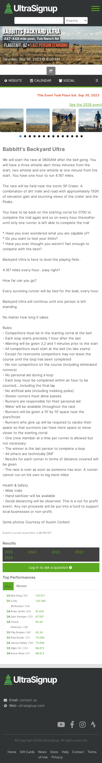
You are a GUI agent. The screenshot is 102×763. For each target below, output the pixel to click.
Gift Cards (27, 752)
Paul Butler (17, 637)
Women (21, 586)
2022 (79, 552)
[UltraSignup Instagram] (82, 724)
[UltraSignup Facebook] (72, 724)
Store (54, 752)
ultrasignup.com (31, 705)
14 (82, 136)
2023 (56, 552)
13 (77, 136)
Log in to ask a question (49, 567)
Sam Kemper (19, 616)
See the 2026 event (85, 104)
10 (63, 136)
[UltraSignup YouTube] (61, 724)
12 (72, 136)
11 (67, 136)
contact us (28, 700)
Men (8, 586)
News (42, 752)
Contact (78, 752)
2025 (8, 552)
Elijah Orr (16, 648)
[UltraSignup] (30, 8)
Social (69, 80)
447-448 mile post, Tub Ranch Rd (31, 38)
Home (12, 752)
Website (15, 80)
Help (65, 752)
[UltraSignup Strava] (93, 724)
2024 (32, 552)
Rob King (16, 595)
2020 (8, 558)
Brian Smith (18, 611)
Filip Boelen (18, 632)
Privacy (57, 757)
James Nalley (19, 642)
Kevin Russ (17, 653)
